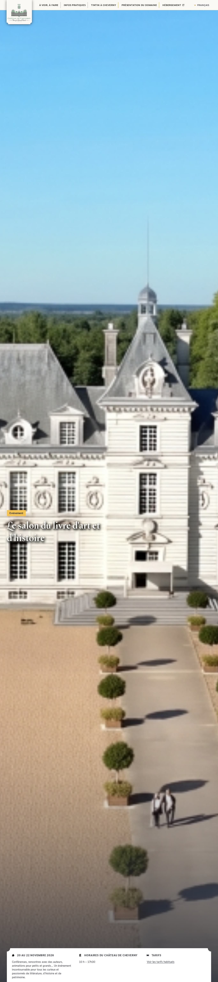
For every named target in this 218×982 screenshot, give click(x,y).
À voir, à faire (48, 5)
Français (203, 5)
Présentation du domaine (139, 5)
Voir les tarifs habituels (160, 962)
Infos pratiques (75, 5)
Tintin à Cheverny (103, 5)
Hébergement (172, 5)
